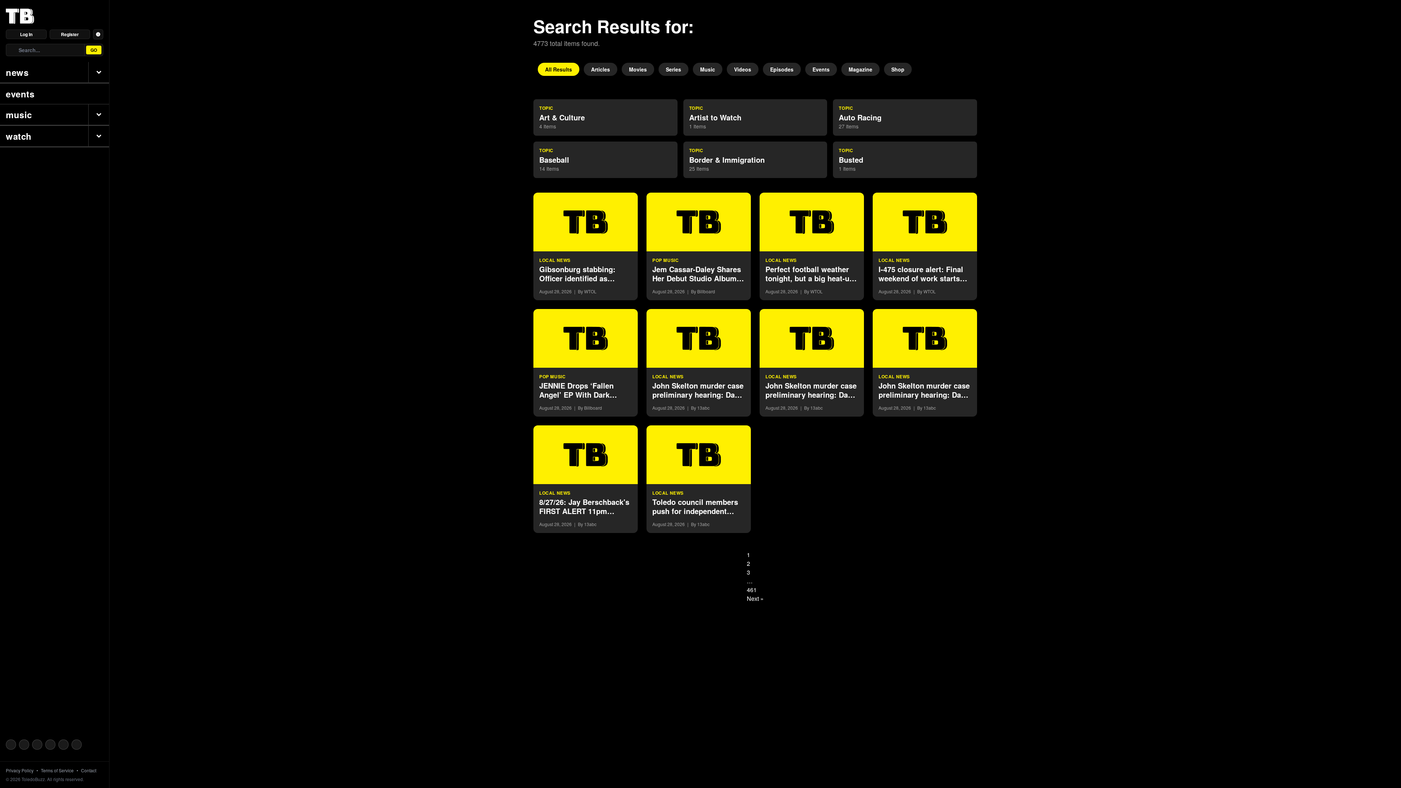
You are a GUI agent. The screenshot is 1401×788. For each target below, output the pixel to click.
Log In (26, 34)
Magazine (860, 69)
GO (93, 50)
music (19, 114)
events (20, 94)
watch (19, 136)
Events (821, 69)
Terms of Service (57, 770)
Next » (755, 598)
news (17, 72)
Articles (600, 69)
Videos (742, 69)
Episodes (782, 69)
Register (70, 34)
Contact (88, 770)
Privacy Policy (20, 770)
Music (707, 69)
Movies (638, 69)
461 (752, 590)
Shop (897, 69)
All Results (558, 69)
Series (673, 69)
